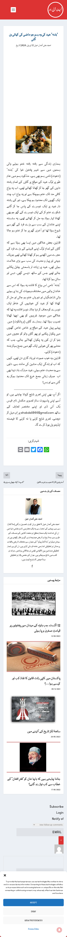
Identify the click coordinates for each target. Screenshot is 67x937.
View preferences (33, 920)
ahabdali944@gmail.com (37, 412)
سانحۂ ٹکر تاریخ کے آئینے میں (43, 731)
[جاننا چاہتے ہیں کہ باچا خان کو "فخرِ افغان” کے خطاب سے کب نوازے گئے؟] (33, 757)
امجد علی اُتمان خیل (42, 45)
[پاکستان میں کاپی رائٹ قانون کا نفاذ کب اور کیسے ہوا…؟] (33, 656)
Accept (33, 902)
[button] (5, 875)
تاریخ (18, 45)
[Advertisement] (33, 82)
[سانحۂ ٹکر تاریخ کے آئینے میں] (33, 709)
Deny (33, 911)
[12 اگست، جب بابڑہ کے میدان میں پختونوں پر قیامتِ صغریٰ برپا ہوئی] (33, 603)
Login (60, 812)
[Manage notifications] (59, 929)
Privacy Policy (33, 929)
